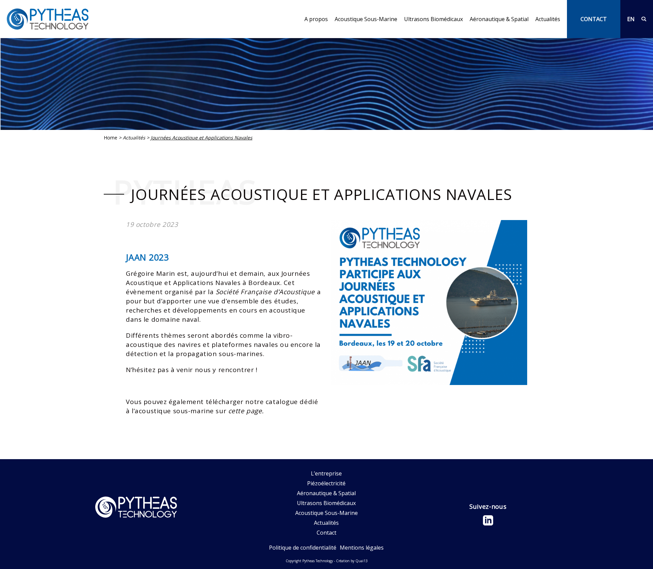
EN (631, 19)
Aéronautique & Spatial (499, 19)
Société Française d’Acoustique (265, 291)
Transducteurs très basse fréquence (381, 34)
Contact (326, 532)
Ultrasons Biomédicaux (433, 19)
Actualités (547, 19)
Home (110, 137)
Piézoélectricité (326, 483)
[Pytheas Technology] (47, 19)
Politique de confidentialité (302, 547)
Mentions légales (362, 547)
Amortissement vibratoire (502, 34)
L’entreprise (319, 34)
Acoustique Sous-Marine (366, 19)
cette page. (246, 410)
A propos (316, 19)
